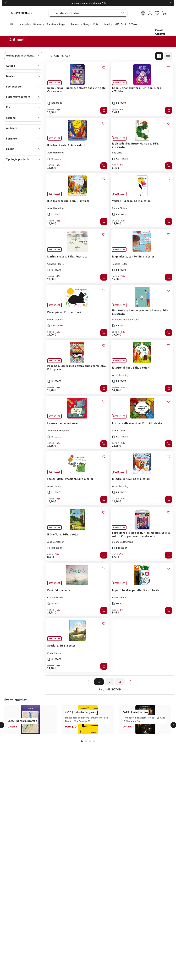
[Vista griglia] (159, 56)
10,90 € (50, 110)
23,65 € (116, 446)
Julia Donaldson (55, 542)
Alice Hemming (55, 152)
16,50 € (115, 276)
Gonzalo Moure (55, 264)
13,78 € (51, 612)
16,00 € (115, 221)
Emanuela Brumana (122, 542)
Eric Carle (117, 152)
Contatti (160, 33)
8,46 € (115, 168)
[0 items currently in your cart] (164, 13)
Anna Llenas (118, 430)
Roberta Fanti (119, 597)
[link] (143, 13)
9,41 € (115, 112)
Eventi (159, 30)
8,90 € (115, 165)
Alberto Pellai (119, 264)
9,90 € (115, 110)
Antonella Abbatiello (58, 430)
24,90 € (115, 443)
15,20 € (116, 223)
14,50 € (50, 610)
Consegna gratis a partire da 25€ (88, 3)
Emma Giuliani (119, 208)
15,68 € (116, 279)
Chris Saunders (55, 653)
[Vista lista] (168, 56)
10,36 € (51, 112)
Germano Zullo (131, 319)
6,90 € (115, 554)
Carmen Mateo (55, 597)
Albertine (117, 319)
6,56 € (115, 557)
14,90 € (50, 165)
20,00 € (50, 276)
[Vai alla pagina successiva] (130, 681)
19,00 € (51, 279)
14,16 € (51, 168)
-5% (58, 109)
